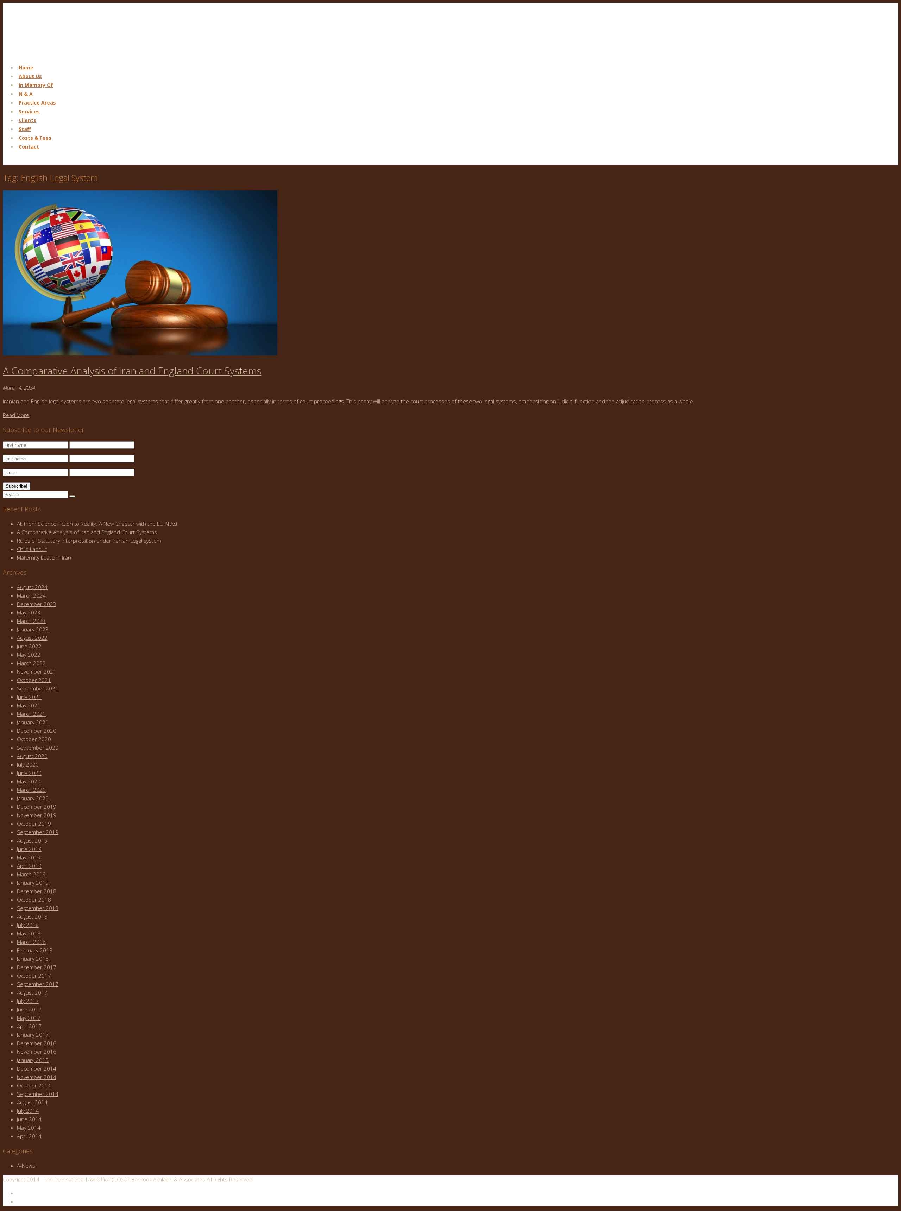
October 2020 (34, 739)
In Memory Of (36, 85)
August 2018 (32, 916)
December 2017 (36, 967)
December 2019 (36, 806)
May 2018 (28, 933)
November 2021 (36, 671)
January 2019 (33, 882)
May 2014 (28, 1127)
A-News (26, 1165)
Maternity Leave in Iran (44, 557)
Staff (25, 129)
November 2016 (36, 1051)
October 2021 (34, 679)
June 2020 (29, 772)
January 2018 (33, 958)
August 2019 (32, 840)
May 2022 (28, 654)
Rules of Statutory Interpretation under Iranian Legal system (89, 540)
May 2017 (28, 1017)
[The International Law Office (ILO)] (38, 53)
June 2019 (29, 848)
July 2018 (28, 924)
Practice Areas (37, 102)
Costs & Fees (35, 137)
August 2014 (32, 1102)
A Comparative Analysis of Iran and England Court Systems (132, 370)
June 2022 (29, 646)
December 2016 (36, 1043)
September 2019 (37, 831)
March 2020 (31, 789)
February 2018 (34, 950)
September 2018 (37, 908)
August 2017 (32, 992)
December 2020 (36, 730)
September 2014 (37, 1093)
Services (29, 111)
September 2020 (37, 747)
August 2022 (32, 637)
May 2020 (28, 781)
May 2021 (28, 705)
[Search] (72, 496)
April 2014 (29, 1136)
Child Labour (32, 549)
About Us (30, 76)
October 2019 (34, 823)
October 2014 (34, 1085)
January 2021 (33, 722)
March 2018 (31, 941)
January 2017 (33, 1034)
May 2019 (28, 857)
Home (26, 67)
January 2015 (33, 1060)
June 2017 (29, 1009)
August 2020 (32, 755)
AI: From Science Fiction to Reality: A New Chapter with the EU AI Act (97, 523)
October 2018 (34, 899)
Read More (16, 414)
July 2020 (28, 764)
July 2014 (28, 1110)
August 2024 (32, 587)
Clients (27, 120)
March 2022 (31, 663)
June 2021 (29, 696)
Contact (29, 146)
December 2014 (36, 1068)
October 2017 (34, 975)
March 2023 (31, 620)
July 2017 (28, 1000)
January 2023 (33, 629)
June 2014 (29, 1119)
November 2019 (36, 815)
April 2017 (29, 1026)
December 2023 (36, 603)
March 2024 (31, 595)
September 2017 (37, 984)
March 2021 (31, 713)
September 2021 (37, 688)
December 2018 (36, 891)
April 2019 (29, 865)
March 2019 (31, 874)
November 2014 (36, 1076)
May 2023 (28, 612)
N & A (26, 93)
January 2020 (33, 798)
